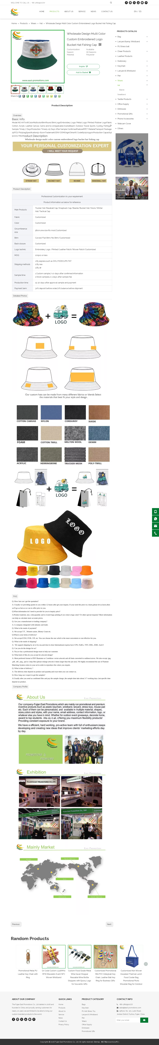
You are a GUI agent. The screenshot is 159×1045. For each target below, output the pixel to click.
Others (120, 128)
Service (61, 1014)
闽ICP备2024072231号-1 (110, 1042)
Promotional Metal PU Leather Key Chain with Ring (28, 974)
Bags (84, 1004)
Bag (119, 37)
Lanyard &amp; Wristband (128, 41)
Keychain (121, 66)
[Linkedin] (130, 2)
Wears (120, 80)
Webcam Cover (124, 123)
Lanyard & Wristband (126, 71)
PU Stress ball (123, 46)
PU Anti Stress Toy (88, 1011)
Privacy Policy (64, 1024)
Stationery (121, 61)
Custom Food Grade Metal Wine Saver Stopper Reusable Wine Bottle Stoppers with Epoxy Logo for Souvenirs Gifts (79, 977)
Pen (119, 76)
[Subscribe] (144, 1020)
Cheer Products (124, 51)
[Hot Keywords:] (111, 2)
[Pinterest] (146, 2)
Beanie (121, 90)
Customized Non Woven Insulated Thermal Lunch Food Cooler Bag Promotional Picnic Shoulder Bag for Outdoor (131, 977)
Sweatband (121, 94)
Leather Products (124, 56)
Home (61, 1004)
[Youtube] (138, 2)
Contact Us (63, 1021)
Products (62, 1008)
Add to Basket (82, 72)
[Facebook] (126, 2)
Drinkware (121, 109)
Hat (118, 85)
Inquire (82, 66)
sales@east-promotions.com (130, 1008)
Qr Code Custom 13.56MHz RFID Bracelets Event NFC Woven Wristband (53, 974)
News (61, 1018)
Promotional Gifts (125, 114)
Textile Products (124, 99)
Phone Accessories (125, 119)
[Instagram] (142, 2)
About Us (62, 1011)
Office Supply (123, 104)
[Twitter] (134, 2)
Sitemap (97, 1042)
